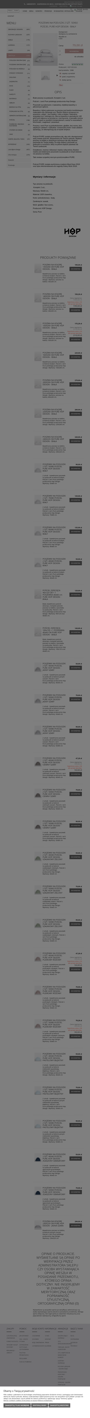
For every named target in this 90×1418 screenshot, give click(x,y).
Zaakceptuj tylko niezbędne (17, 1405)
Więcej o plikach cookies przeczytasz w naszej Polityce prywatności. (28, 1400)
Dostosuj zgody (39, 1405)
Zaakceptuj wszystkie (59, 1405)
